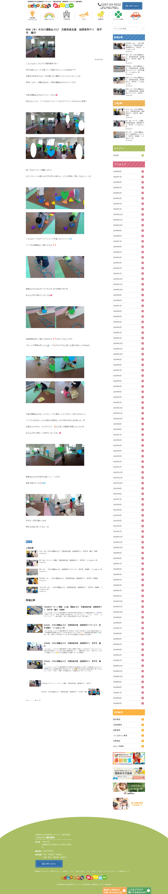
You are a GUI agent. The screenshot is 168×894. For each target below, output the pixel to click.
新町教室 (116, 730)
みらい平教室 (118, 746)
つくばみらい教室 (120, 735)
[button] (143, 29)
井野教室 (116, 741)
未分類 (30, 541)
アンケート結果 (90, 871)
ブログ (72, 871)
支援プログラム (55, 871)
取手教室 (116, 719)
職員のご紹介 (80, 871)
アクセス (99, 871)
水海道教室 (117, 725)
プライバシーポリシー (110, 871)
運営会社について (124, 871)
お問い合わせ (134, 6)
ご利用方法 (65, 871)
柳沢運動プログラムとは (41, 871)
